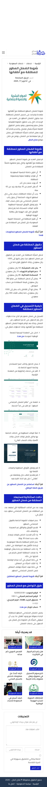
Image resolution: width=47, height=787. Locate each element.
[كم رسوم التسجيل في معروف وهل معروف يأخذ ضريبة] (34, 664)
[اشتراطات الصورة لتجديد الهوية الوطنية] (34, 689)
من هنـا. (20, 336)
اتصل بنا (11, 784)
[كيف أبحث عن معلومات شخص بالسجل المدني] (13, 664)
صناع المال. (33, 140)
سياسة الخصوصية (24, 784)
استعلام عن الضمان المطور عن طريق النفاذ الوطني (25, 486)
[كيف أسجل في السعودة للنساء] (13, 689)
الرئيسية (36, 784)
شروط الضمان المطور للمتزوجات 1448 (24, 233)
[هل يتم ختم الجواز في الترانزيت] (34, 642)
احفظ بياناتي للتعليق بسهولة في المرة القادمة (25, 760)
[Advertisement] (23, 24)
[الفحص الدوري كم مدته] (13, 642)
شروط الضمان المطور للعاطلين (20, 576)
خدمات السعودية (36, 647)
